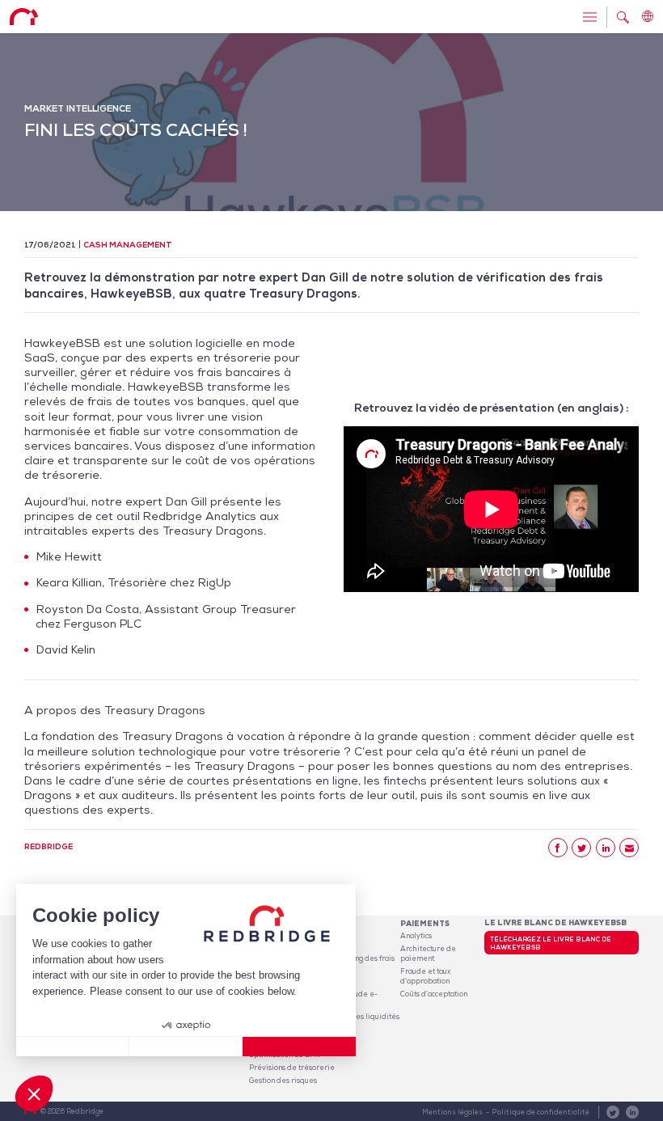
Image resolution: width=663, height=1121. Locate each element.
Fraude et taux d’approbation (425, 976)
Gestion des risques (283, 1080)
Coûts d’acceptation (433, 994)
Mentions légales (452, 1112)
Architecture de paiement (428, 953)
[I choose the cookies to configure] (186, 1046)
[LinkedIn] (605, 847)
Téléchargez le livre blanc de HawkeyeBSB (550, 943)
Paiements (425, 924)
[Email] (629, 847)
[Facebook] (558, 847)
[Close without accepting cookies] (72, 1046)
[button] (34, 1093)
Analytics (416, 936)
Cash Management (127, 244)
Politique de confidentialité (540, 1112)
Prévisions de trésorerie (292, 1067)
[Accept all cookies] (299, 1046)
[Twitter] (581, 847)
